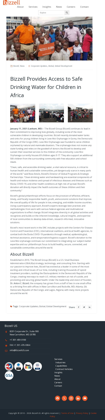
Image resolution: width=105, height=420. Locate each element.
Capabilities (60, 365)
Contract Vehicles (63, 369)
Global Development (56, 306)
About (20, 6)
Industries (59, 362)
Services (33, 6)
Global (42, 306)
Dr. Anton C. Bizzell (19, 283)
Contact (84, 6)
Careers (71, 6)
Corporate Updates (28, 306)
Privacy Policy (82, 413)
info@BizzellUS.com (19, 350)
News (59, 6)
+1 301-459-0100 (18, 339)
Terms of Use (67, 413)
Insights (46, 6)
